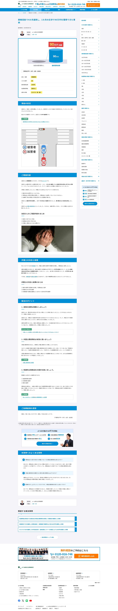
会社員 (83, 112)
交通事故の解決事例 (47, 585)
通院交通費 (34, 276)
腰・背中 (84, 40)
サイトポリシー (29, 606)
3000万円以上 (85, 72)
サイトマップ (21, 606)
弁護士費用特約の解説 (28, 362)
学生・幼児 (84, 133)
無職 (83, 130)
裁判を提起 (84, 172)
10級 (83, 89)
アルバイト (84, 121)
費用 (59, 9)
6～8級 (83, 83)
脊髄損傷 (84, 147)
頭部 (83, 28)
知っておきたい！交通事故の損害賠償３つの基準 (35, 397)
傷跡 (83, 150)
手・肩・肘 (84, 47)
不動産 (55, 608)
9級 (82, 86)
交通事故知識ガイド (71, 9)
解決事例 (35, 9)
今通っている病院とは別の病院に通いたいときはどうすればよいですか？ (41, 332)
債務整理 (44, 608)
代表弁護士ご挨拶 (78, 589)
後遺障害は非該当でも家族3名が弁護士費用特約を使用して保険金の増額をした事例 (39, 518)
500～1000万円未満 (86, 66)
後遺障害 (30, 6)
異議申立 (84, 163)
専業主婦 (84, 124)
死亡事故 (84, 153)
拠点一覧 (97, 582)
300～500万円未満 (86, 63)
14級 (83, 101)
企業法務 (37, 608)
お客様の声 (55, 6)
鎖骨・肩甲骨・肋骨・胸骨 (88, 37)
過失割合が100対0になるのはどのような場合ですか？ (36, 122)
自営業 (83, 118)
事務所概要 (76, 587)
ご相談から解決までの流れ (24, 587)
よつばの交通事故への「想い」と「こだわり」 (29, 595)
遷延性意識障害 (85, 144)
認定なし (84, 104)
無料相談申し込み (94, 5)
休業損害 (28, 276)
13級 (83, 98)
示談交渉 (24, 6)
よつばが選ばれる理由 (24, 589)
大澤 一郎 (34, 34)
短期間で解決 (85, 169)
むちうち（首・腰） (86, 156)
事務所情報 (82, 9)
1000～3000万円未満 (86, 69)
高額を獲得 (84, 166)
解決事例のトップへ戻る (48, 537)
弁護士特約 (41, 6)
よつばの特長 (24, 9)
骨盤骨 (83, 44)
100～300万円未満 (86, 60)
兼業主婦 (84, 127)
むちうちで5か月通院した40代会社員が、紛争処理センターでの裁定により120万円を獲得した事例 (43, 529)
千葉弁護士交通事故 (50, 4)
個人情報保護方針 (40, 606)
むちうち (35, 6)
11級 (83, 92)
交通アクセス (77, 591)
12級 (83, 95)
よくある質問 (94, 9)
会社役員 (84, 115)
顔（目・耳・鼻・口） (87, 31)
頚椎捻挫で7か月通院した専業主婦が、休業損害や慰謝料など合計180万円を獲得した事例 (41, 524)
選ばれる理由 (62, 6)
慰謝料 (19, 6)
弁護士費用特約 (31, 206)
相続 (50, 608)
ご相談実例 (21, 593)
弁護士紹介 (47, 9)
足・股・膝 (84, 50)
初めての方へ (48, 6)
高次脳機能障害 (85, 141)
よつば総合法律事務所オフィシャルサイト (55, 606)
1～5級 (83, 80)
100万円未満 (84, 57)
